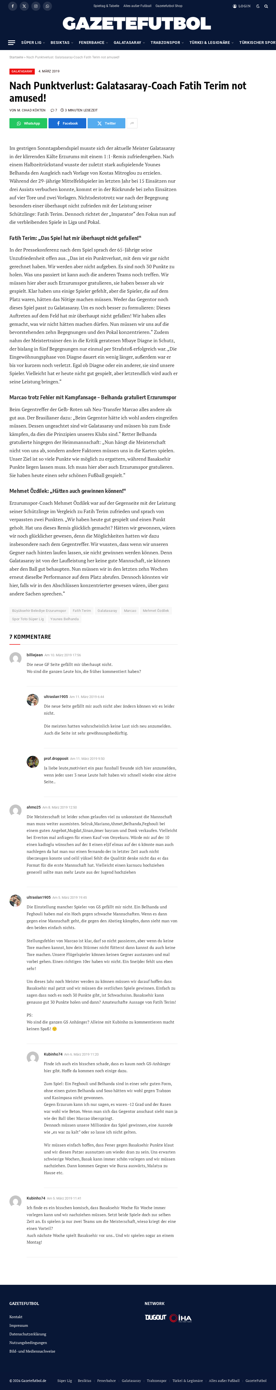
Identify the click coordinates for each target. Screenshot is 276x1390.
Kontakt (15, 1316)
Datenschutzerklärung (27, 1333)
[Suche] (265, 6)
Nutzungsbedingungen (28, 1342)
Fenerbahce (92, 42)
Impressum (18, 1325)
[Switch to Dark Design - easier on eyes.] (258, 6)
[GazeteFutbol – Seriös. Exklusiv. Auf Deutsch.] (138, 23)
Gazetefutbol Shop (169, 6)
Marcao (130, 611)
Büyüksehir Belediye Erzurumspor (39, 611)
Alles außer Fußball (137, 6)
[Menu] (11, 43)
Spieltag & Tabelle (106, 6)
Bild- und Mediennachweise (32, 1351)
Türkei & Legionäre (209, 42)
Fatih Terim (82, 611)
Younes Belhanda (64, 619)
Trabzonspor (165, 42)
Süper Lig (31, 42)
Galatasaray (128, 42)
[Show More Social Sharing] (132, 123)
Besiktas (60, 42)
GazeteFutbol (256, 1380)
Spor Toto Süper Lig (28, 619)
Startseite (16, 57)
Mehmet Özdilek (156, 611)
